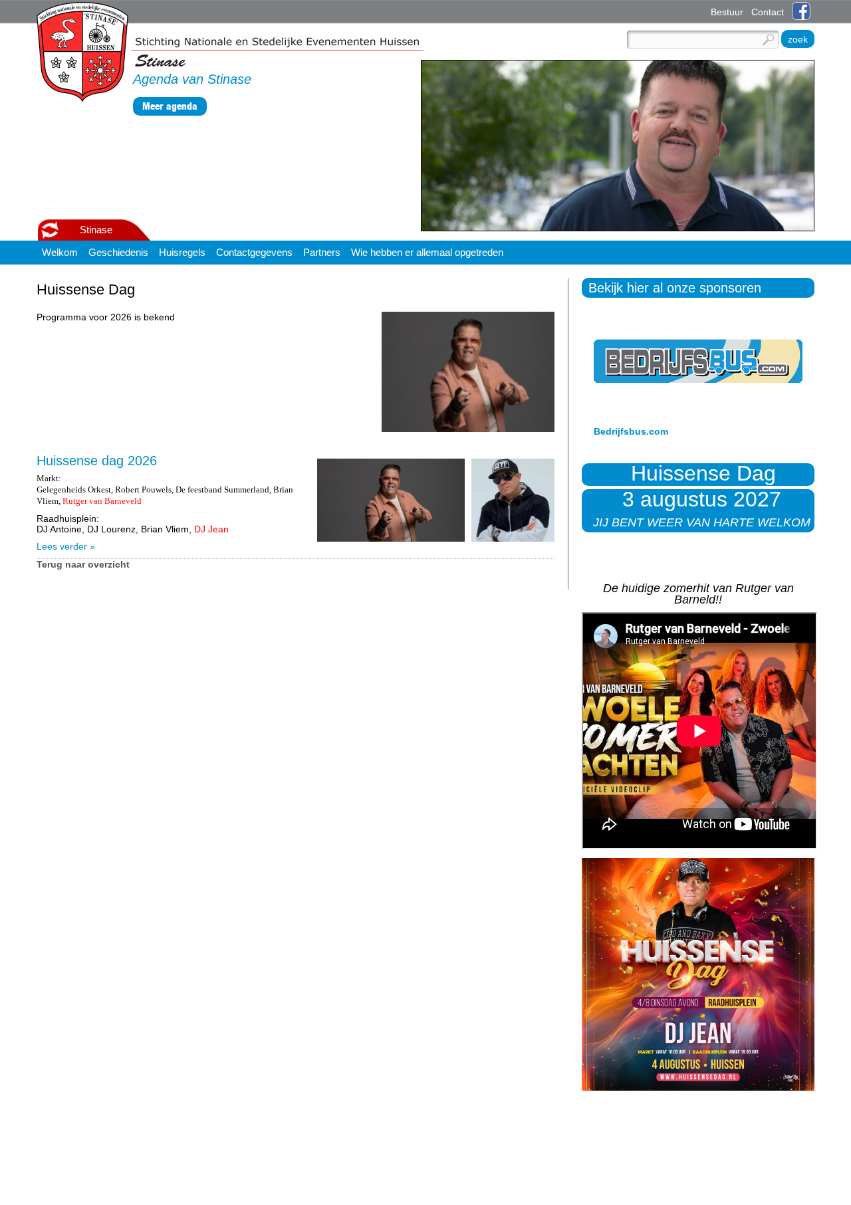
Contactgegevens (254, 252)
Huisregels (182, 252)
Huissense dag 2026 (97, 460)
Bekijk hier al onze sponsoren (674, 287)
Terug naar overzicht (83, 564)
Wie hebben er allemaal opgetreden (427, 252)
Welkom (60, 252)
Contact (767, 12)
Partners (321, 252)
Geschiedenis (118, 252)
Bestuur (727, 12)
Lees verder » (66, 546)
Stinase (96, 229)
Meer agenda (169, 106)
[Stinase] (230, 52)
